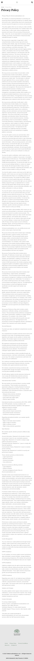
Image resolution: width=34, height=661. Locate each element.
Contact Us (14, 645)
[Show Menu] (2, 2)
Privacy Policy (8, 7)
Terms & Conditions (23, 643)
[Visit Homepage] (17, 2)
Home (2, 7)
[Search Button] (32, 2)
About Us (7, 645)
